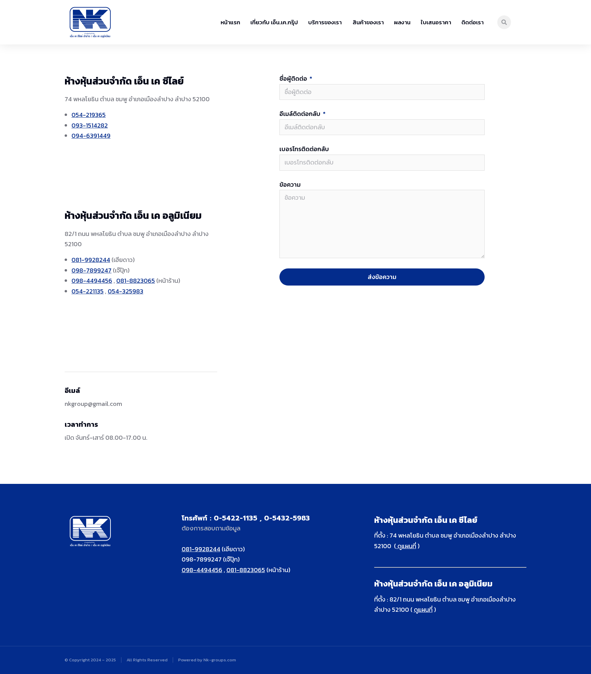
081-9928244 (90, 259)
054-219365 (88, 114)
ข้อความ (290, 185)
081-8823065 (135, 280)
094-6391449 (90, 135)
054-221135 (87, 291)
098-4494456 (91, 280)
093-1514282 (89, 125)
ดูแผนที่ (406, 546)
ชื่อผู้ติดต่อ (293, 79)
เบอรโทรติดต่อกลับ (304, 149)
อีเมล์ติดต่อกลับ (300, 114)
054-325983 (125, 291)
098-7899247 (91, 270)
